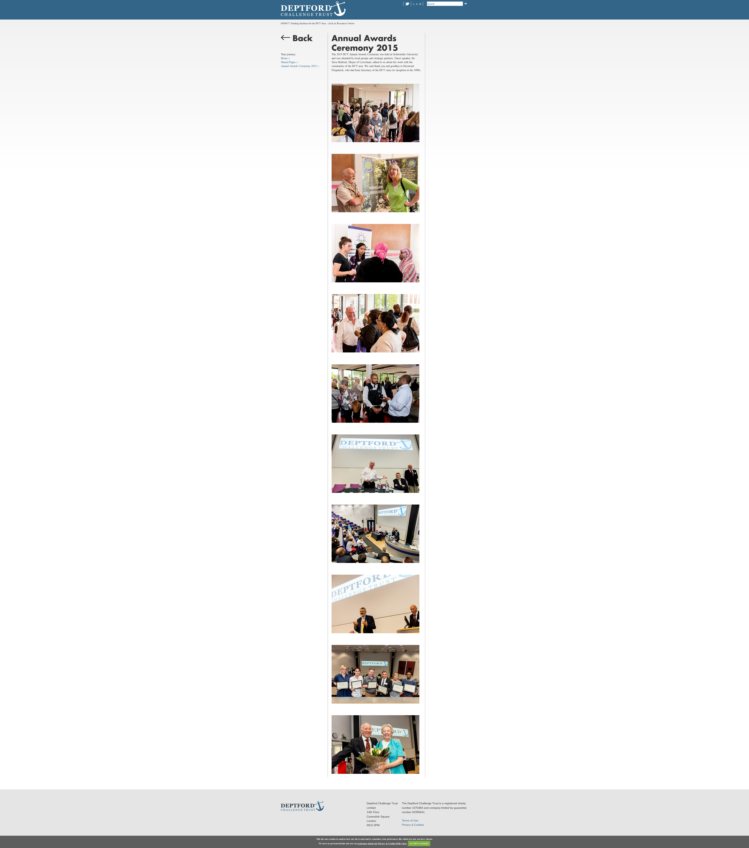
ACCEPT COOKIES (419, 843)
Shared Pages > (289, 62)
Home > (285, 58)
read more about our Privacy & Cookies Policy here (382, 843)
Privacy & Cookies (413, 824)
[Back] (302, 42)
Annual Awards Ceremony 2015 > (300, 66)
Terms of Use (410, 820)
